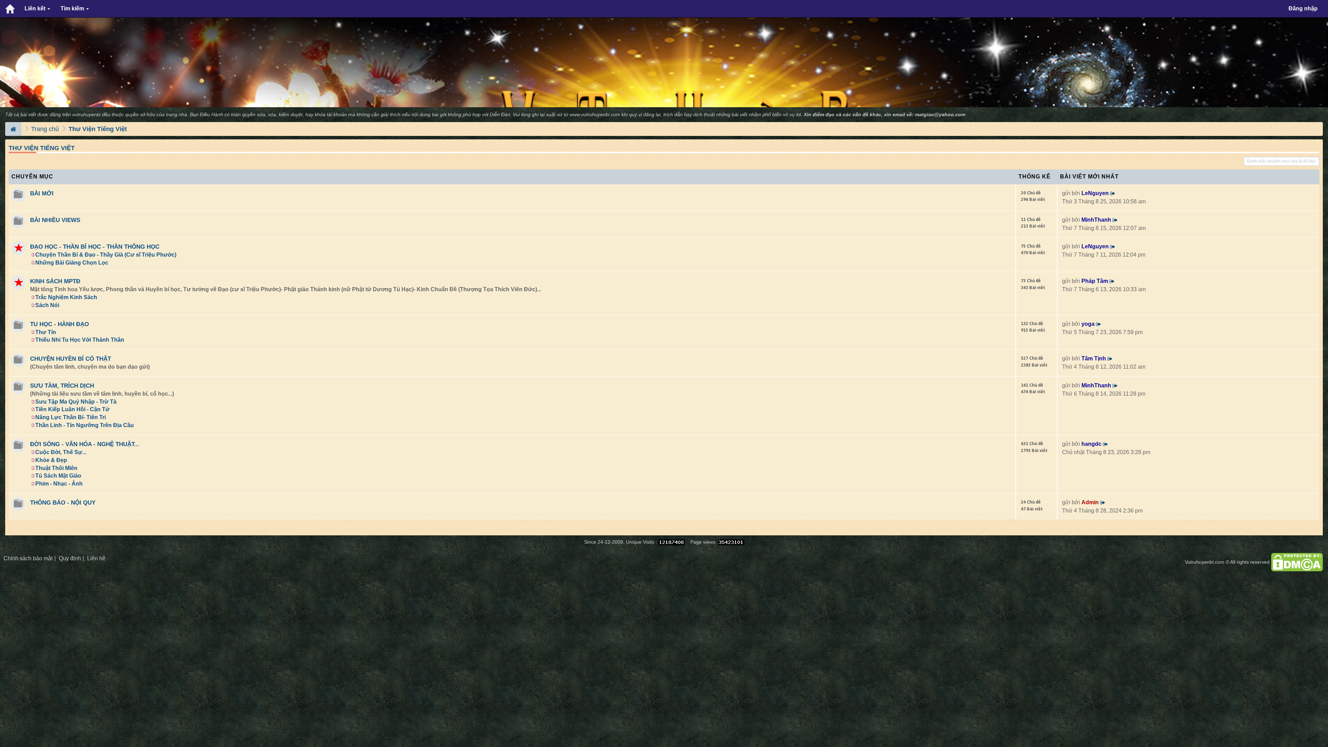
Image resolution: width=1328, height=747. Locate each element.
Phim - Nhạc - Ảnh (59, 484)
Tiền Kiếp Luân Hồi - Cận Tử (72, 409)
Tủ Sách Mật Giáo (58, 476)
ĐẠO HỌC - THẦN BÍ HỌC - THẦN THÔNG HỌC (94, 246)
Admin (1090, 502)
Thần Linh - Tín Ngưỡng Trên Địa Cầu (84, 425)
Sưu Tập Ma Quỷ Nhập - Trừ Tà (76, 402)
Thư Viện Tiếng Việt (97, 129)
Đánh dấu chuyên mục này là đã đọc (1281, 161)
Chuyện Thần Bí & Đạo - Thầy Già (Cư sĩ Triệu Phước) (105, 255)
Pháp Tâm (1094, 281)
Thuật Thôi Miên (56, 468)
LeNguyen (1095, 193)
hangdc (1091, 444)
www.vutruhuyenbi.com (595, 114)
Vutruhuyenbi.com (1204, 562)
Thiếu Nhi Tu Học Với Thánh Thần (79, 340)
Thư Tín (45, 332)
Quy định (70, 558)
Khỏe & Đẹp (51, 460)
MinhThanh (1096, 220)
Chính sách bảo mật (28, 558)
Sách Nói (47, 305)
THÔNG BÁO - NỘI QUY (62, 502)
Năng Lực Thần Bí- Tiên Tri (70, 417)
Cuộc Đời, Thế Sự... (60, 452)
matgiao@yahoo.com (940, 114)
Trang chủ (45, 129)
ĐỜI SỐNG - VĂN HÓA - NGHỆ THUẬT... (84, 444)
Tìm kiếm (73, 8)
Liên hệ (96, 558)
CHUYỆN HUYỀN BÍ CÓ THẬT (70, 358)
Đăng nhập (1303, 8)
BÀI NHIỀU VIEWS (55, 219)
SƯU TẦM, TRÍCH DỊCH (62, 385)
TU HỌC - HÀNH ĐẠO (59, 324)
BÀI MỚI (42, 193)
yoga (1088, 324)
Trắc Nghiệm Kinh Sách (66, 297)
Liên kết (36, 8)
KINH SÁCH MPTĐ (55, 281)
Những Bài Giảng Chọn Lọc (71, 263)
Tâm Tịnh (1093, 358)
